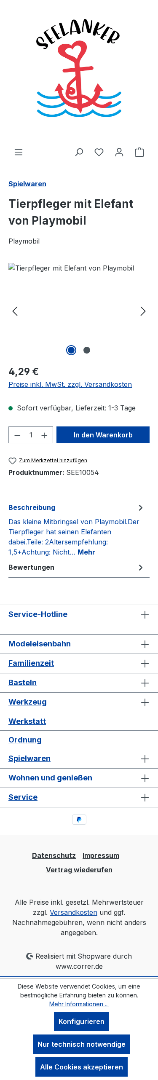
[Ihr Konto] (119, 151)
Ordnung (25, 739)
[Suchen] (79, 151)
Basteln (22, 682)
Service (22, 797)
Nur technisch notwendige (81, 1044)
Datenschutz (54, 855)
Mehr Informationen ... (79, 1004)
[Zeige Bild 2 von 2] (86, 350)
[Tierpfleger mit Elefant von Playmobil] (79, 310)
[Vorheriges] (14, 310)
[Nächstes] (143, 310)
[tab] (76, 529)
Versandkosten (73, 912)
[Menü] (18, 151)
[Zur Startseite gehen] (79, 73)
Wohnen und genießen (50, 777)
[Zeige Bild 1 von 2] (71, 350)
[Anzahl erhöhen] (45, 434)
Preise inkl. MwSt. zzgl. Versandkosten (70, 384)
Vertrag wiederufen (79, 870)
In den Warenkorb (103, 435)
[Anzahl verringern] (17, 434)
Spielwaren (29, 758)
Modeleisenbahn (39, 643)
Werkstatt (27, 721)
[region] (79, 310)
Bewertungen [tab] (31, 567)
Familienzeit (31, 663)
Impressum (101, 855)
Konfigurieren (81, 1021)
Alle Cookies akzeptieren (81, 1067)
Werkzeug (27, 701)
